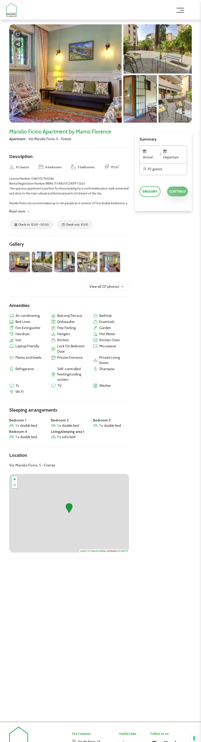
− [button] (14, 485)
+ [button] (14, 479)
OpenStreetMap (98, 550)
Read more (17, 211)
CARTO (124, 550)
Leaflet (83, 550)
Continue (177, 191)
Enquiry (150, 191)
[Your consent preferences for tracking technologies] (194, 738)
